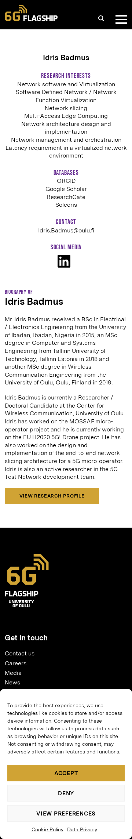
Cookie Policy (47, 829)
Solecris (66, 204)
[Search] (101, 18)
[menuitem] (63, 653)
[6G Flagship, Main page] (31, 13)
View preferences (66, 813)
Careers (15, 663)
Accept (66, 773)
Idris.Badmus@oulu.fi (66, 230)
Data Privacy (82, 829)
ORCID (66, 180)
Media (13, 672)
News (12, 682)
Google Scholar (66, 188)
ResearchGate (66, 197)
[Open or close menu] (120, 19)
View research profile (51, 496)
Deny (66, 793)
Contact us (19, 653)
